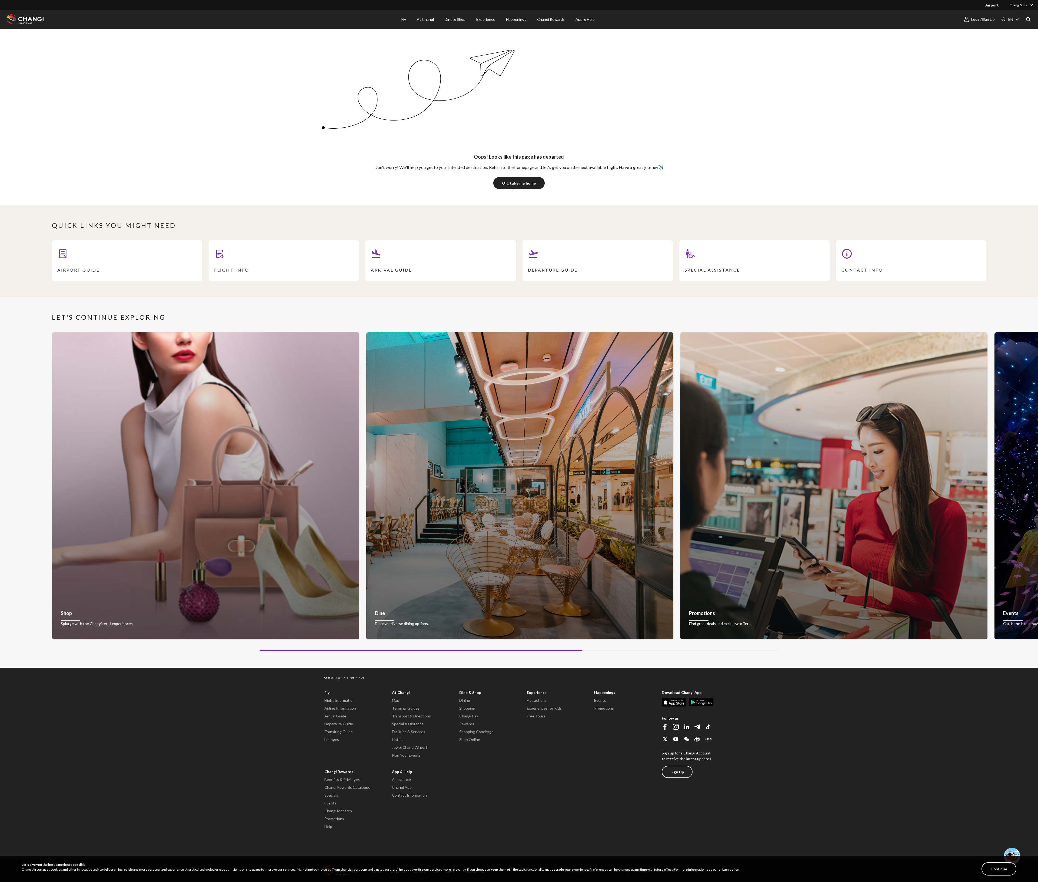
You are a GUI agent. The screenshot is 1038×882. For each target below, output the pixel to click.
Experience (537, 692)
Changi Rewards (338, 771)
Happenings (604, 692)
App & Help (402, 771)
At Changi (401, 692)
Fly (327, 692)
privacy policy (728, 869)
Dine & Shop (470, 692)
